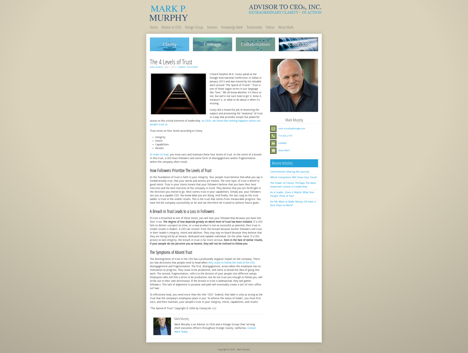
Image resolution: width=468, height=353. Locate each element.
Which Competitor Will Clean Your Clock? (293, 177)
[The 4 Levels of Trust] (178, 94)
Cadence (182, 67)
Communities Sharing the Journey (289, 171)
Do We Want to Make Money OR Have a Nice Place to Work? (293, 203)
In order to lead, (159, 154)
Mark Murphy (156, 67)
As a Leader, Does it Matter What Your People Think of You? (292, 194)
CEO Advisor (192, 67)
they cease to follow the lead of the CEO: (231, 262)
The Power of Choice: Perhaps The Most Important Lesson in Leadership (293, 185)
